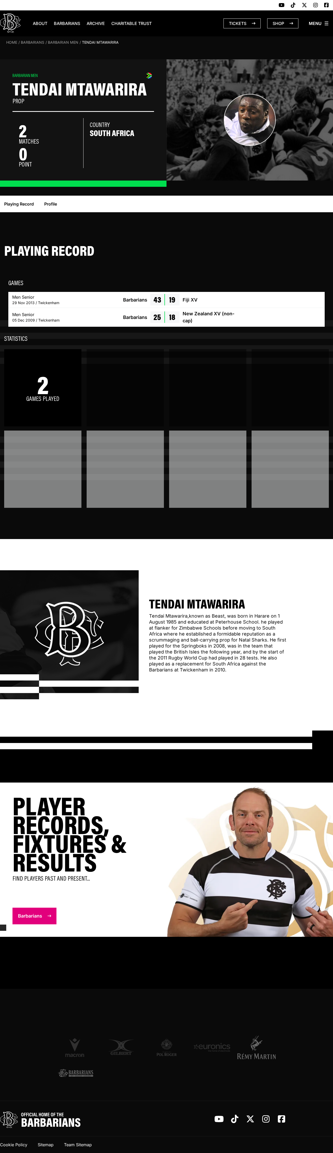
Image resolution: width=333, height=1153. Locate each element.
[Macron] (75, 1047)
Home (11, 42)
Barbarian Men (63, 42)
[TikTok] (293, 5)
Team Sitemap (78, 1144)
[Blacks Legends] (75, 1073)
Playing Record (19, 204)
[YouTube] (282, 5)
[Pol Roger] (166, 1047)
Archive (96, 23)
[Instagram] (315, 5)
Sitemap (46, 1144)
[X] (304, 5)
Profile (50, 204)
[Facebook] (326, 5)
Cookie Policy (13, 1144)
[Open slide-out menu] (319, 23)
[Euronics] (212, 1047)
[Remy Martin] (257, 1047)
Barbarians (67, 23)
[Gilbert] (121, 1047)
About (40, 23)
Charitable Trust (131, 23)
